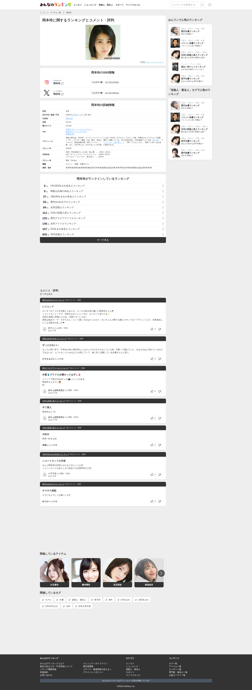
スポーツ (119, 5)
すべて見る (103, 240)
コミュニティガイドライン (95, 663)
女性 (68, 606)
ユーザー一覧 (175, 669)
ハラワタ (52, 473)
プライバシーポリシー (93, 672)
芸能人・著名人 (106, 5)
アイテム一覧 (55, 13)
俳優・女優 (200, 29)
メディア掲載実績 (48, 669)
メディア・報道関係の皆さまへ (97, 669)
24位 (50, 420)
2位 (49, 331)
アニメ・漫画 (195, 64)
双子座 (97, 600)
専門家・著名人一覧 (178, 672)
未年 (110, 600)
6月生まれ (125, 600)
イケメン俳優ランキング (192, 43)
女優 (61, 600)
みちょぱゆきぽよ (56, 390)
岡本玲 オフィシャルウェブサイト (79, 129)
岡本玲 (68, 13)
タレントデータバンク (155, 62)
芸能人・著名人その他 (204, 52)
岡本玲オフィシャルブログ (76, 132)
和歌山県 (69, 118)
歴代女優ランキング (190, 31)
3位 (49, 476)
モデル (48, 600)
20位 (50, 393)
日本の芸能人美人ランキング (53, 401)
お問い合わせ (46, 675)
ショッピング (90, 5)
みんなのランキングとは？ (52, 663)
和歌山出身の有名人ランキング (54, 339)
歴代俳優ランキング (190, 153)
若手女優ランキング (190, 78)
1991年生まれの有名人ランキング (55, 454)
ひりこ (51, 328)
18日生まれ (143, 600)
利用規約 (44, 672)
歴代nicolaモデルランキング (53, 300)
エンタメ (78, 5)
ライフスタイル (133, 5)
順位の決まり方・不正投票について (56, 666)
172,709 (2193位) (112, 82)
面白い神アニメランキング (193, 67)
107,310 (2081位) (112, 93)
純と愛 (155, 140)
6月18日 (75, 115)
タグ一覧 (173, 663)
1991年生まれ (51, 606)
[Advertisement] (103, 265)
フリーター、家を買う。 (113, 142)
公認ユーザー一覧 (177, 675)
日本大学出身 (84, 606)
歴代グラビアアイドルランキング (55, 368)
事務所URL (70, 134)
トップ (42, 13)
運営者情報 (88, 666)
